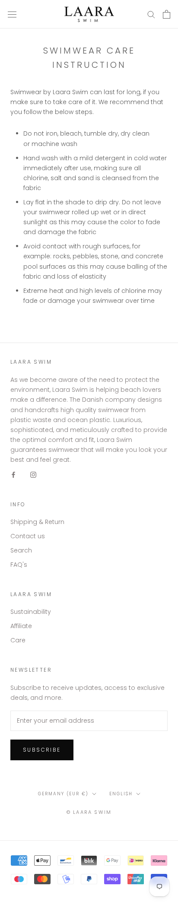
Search (21, 550)
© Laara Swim (89, 812)
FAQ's (18, 564)
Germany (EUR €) (63, 794)
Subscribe (42, 749)
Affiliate (21, 626)
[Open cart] (166, 14)
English (121, 794)
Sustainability (30, 611)
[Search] (151, 14)
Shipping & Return (37, 522)
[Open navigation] (12, 14)
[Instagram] (33, 474)
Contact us (27, 536)
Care (17, 640)
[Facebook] (13, 474)
